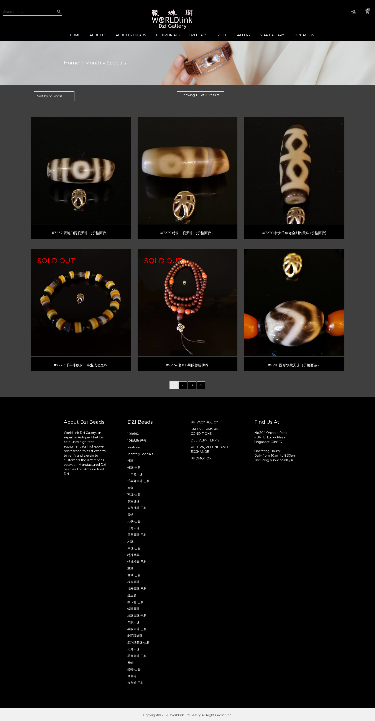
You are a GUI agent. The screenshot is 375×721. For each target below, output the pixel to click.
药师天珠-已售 (137, 656)
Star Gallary (272, 35)
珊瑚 (130, 568)
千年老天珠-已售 (138, 481)
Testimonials (168, 35)
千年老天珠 (135, 474)
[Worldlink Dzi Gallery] (172, 19)
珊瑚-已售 (134, 575)
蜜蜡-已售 (134, 669)
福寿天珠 (133, 582)
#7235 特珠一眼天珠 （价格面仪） (187, 233)
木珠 (130, 541)
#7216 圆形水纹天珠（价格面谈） (294, 365)
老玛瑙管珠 (135, 636)
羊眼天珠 (133, 622)
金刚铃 (132, 676)
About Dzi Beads (131, 35)
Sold (221, 35)
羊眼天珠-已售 (137, 629)
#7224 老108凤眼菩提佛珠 (187, 365)
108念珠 (133, 434)
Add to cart (83, 179)
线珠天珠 (133, 609)
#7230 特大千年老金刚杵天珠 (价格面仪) (294, 233)
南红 (130, 488)
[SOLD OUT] (81, 302)
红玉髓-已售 (135, 602)
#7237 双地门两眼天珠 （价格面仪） (81, 233)
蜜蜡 (130, 663)
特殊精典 (133, 555)
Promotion (201, 458)
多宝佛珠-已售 (137, 508)
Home (75, 35)
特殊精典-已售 (137, 562)
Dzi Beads (198, 35)
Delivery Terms (205, 440)
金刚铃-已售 (135, 683)
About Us (98, 35)
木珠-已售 (134, 548)
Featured (134, 447)
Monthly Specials (140, 454)
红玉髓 (132, 595)
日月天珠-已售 (137, 535)
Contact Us (304, 35)
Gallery (242, 35)
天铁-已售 (134, 521)
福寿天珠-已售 (137, 589)
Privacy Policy (204, 422)
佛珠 (130, 461)
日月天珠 (133, 528)
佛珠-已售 (134, 467)
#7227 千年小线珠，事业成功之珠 (80, 365)
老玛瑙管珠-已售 (138, 642)
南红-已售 (134, 494)
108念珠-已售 (136, 441)
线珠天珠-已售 (137, 615)
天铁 (130, 515)
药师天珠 (133, 649)
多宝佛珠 (133, 501)
